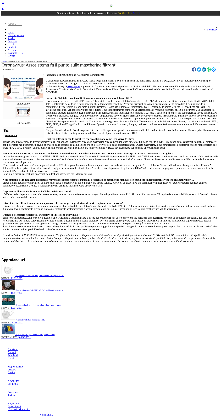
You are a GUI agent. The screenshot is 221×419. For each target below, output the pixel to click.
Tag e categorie (24, 123)
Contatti (12, 352)
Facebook (13, 392)
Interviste (12, 41)
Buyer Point (14, 403)
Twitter (11, 395)
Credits (11, 372)
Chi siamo (13, 349)
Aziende (12, 50)
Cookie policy (125, 13)
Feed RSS (13, 383)
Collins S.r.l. (46, 414)
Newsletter (212, 29)
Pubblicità (13, 355)
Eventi (11, 44)
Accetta (136, 13)
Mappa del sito (15, 366)
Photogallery (23, 103)
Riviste (11, 55)
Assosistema (73, 86)
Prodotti (12, 47)
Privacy (12, 369)
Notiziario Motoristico (19, 409)
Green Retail (14, 406)
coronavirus (11, 135)
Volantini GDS (15, 53)
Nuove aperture (16, 35)
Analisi (11, 38)
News (11, 32)
